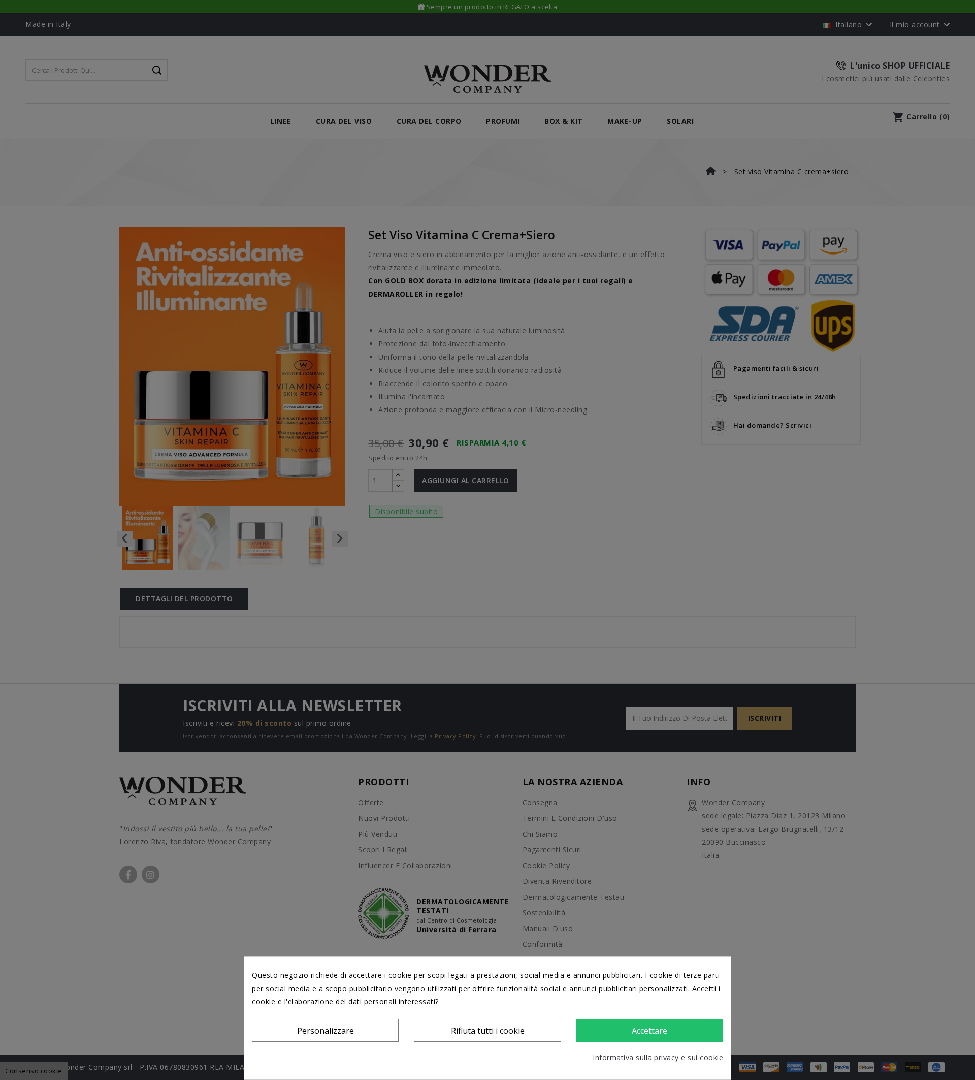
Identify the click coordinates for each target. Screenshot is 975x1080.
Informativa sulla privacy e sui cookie (658, 1057)
